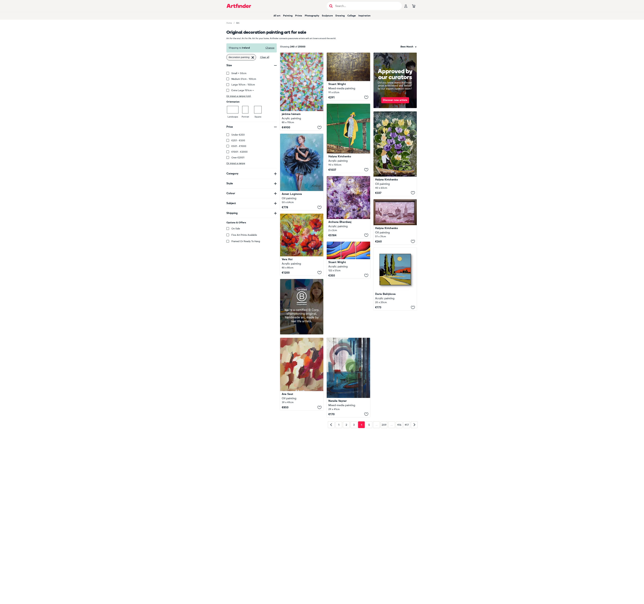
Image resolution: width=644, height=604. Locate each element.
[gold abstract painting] (348, 76)
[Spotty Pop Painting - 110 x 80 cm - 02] (301, 91)
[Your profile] (406, 6)
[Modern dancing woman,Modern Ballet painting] (301, 172)
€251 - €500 (238, 140)
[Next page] (414, 470)
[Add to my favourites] (319, 127)
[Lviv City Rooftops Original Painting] (395, 221)
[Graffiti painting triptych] (348, 260)
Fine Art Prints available (244, 235)
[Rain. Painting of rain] (348, 321)
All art (277, 15)
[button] (408, 47)
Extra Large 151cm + (242, 90)
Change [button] (269, 47)
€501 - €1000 (238, 146)
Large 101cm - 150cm (243, 84)
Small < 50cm (238, 73)
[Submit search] (331, 6)
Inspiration (364, 15)
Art (237, 23)
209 (384, 470)
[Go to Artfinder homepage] (239, 6)
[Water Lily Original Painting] (395, 153)
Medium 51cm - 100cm (243, 79)
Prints (298, 15)
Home (229, 23)
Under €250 (238, 134)
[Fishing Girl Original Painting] (348, 138)
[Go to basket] (413, 6)
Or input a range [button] (235, 163)
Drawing (340, 15)
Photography (312, 15)
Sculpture (327, 15)
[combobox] (408, 47)
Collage (351, 15)
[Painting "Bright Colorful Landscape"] (395, 279)
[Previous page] (331, 470)
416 (399, 470)
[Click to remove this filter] (253, 57)
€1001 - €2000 (239, 151)
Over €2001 (237, 157)
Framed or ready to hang (245, 241)
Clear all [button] (264, 57)
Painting (287, 15)
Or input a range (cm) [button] (238, 96)
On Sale (235, 228)
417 (407, 470)
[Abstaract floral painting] (348, 207)
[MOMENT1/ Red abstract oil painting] (301, 374)
